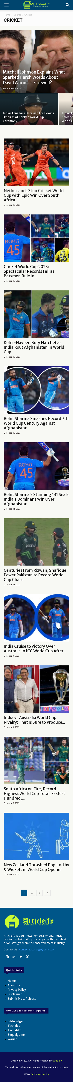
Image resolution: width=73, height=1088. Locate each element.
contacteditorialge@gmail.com (37, 949)
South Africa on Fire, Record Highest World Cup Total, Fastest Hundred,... (34, 793)
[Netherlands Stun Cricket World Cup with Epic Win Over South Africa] (36, 162)
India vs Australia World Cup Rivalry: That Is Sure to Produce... (34, 720)
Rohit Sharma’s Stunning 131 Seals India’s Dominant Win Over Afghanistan (36, 499)
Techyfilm (14, 1030)
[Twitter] (27, 957)
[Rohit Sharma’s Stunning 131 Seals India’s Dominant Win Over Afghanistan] (36, 466)
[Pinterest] (20, 957)
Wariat (12, 1039)
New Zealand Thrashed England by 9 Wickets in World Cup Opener (36, 867)
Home (7, 14)
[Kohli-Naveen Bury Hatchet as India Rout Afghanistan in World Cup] (36, 314)
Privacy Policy (17, 990)
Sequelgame (16, 1034)
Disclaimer (15, 994)
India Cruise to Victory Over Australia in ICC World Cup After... (35, 648)
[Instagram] (7, 957)
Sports (17, 14)
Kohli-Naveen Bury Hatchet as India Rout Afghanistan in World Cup (34, 347)
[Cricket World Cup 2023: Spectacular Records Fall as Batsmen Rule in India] (36, 238)
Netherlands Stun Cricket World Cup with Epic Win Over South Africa (34, 195)
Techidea (14, 1026)
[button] (6, 5)
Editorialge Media (40, 1074)
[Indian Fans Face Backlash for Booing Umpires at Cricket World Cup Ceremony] (29, 115)
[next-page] (47, 893)
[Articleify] (36, 921)
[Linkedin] (13, 957)
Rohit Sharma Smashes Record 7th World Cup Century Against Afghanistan (36, 423)
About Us (14, 985)
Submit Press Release (22, 998)
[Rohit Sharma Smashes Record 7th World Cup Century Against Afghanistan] (36, 390)
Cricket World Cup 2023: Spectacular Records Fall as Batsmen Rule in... (29, 271)
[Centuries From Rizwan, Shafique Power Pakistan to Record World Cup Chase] (36, 542)
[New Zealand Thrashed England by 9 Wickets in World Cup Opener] (36, 836)
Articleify (57, 1060)
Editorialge (15, 1021)
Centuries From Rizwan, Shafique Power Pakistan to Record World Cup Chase (35, 575)
